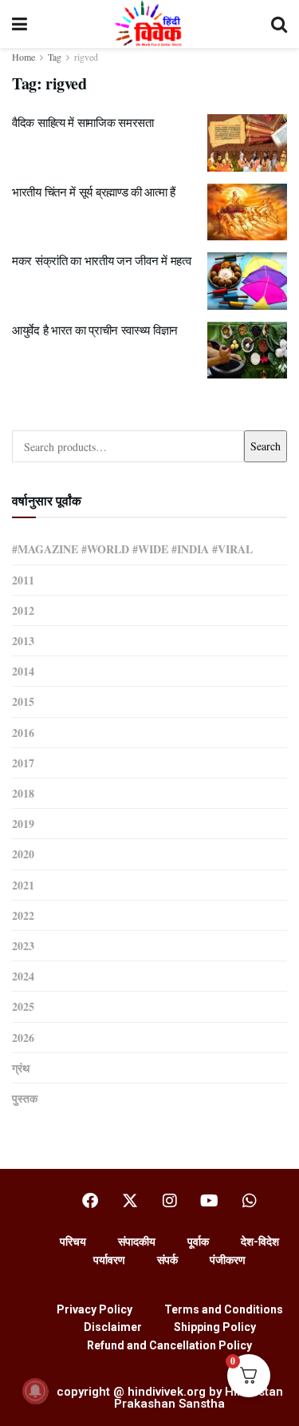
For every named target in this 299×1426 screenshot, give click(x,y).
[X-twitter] (130, 1201)
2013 (23, 640)
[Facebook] (90, 1201)
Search (265, 446)
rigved (86, 56)
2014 (23, 671)
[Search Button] (279, 24)
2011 (23, 580)
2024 (23, 976)
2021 (23, 885)
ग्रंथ (21, 1068)
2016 (23, 732)
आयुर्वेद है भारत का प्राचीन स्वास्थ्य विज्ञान (95, 330)
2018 (23, 793)
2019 (23, 823)
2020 (23, 854)
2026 (23, 1037)
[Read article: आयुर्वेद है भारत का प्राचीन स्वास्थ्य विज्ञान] (247, 350)
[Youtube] (210, 1201)
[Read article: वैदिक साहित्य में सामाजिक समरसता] (247, 143)
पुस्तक (24, 1098)
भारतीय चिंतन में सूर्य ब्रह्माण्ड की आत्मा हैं (93, 192)
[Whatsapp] (250, 1201)
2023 (23, 945)
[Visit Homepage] (148, 24)
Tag (54, 56)
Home (23, 56)
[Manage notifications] (35, 1391)
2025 (23, 1006)
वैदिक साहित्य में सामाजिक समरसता (83, 122)
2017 (23, 763)
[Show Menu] (19, 24)
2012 (23, 610)
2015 (23, 701)
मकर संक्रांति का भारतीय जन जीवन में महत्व (101, 260)
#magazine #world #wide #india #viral (132, 549)
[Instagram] (170, 1201)
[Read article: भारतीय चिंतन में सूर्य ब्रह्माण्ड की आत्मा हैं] (247, 212)
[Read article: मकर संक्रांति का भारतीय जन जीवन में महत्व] (247, 281)
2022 (23, 915)
